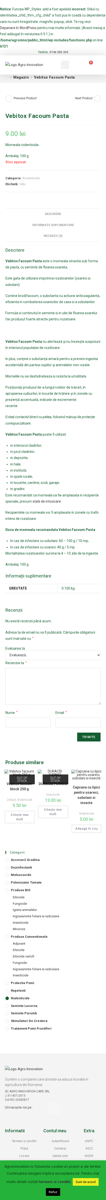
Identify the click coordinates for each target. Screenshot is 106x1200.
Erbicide (18, 897)
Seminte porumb (24, 1013)
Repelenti (18, 990)
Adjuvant (19, 943)
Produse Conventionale (29, 936)
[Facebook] (53, 1108)
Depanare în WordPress (18, 28)
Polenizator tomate (26, 882)
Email (61, 713)
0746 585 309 (59, 52)
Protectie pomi (22, 983)
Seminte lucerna (24, 1006)
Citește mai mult (20, 817)
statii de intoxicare (47, 501)
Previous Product (25, 98)
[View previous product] (8, 98)
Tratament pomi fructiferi (31, 1028)
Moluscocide (21, 875)
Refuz (53, 1192)
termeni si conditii (55, 1182)
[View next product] (97, 98)
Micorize (19, 929)
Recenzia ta (16, 663)
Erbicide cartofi (23, 956)
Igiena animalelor (25, 910)
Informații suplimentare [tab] (53, 225)
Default (11, 800)
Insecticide (53, 794)
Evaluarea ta (15, 648)
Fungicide (20, 903)
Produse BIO (20, 890)
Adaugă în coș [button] (86, 828)
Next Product (84, 98)
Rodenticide (31, 178)
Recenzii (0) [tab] (53, 236)
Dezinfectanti (21, 867)
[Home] (6, 77)
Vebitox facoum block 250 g (19, 786)
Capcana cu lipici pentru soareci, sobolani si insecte (86, 795)
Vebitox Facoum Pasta (54, 77)
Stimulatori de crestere (29, 1021)
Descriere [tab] (53, 214)
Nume (11, 713)
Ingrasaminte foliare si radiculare (36, 916)
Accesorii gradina (25, 860)
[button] (48, 65)
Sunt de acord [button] (86, 1182)
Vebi (22, 184)
